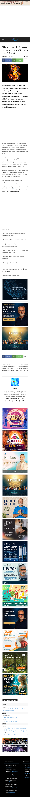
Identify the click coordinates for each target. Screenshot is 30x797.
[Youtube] (23, 401)
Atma (4, 56)
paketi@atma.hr (12, 792)
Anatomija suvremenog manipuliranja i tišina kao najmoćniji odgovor (8, 368)
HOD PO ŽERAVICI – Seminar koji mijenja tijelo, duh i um (15, 728)
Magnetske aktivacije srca (10, 717)
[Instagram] (9, 401)
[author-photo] (15, 386)
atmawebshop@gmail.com (12, 775)
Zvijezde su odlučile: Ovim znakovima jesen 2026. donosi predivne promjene (22, 369)
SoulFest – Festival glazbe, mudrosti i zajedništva (16, 731)
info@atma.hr (9, 767)
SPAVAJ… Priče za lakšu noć (10, 721)
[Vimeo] (20, 401)
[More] (25, 60)
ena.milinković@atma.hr (12, 788)
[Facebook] (6, 401)
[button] (2, 39)
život (14, 189)
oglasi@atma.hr (14, 771)
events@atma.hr (10, 782)
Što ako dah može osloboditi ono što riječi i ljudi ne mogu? (15, 735)
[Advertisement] (15, 21)
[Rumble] (13, 401)
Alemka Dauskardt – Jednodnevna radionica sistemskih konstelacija (14, 709)
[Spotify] (16, 401)
